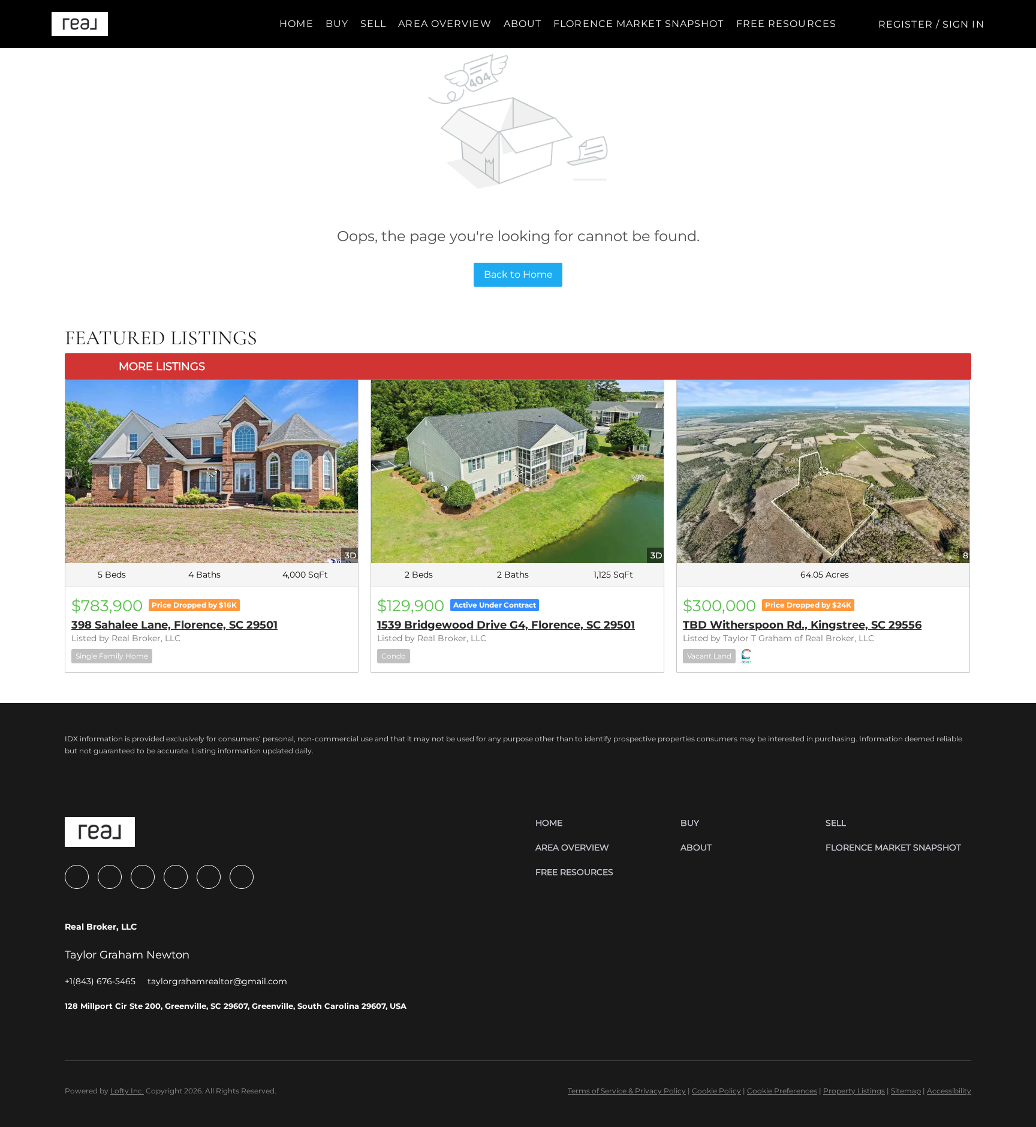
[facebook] (77, 877)
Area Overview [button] (444, 23)
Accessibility (949, 1090)
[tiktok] (209, 877)
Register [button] (905, 24)
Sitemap (906, 1090)
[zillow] (110, 877)
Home (296, 23)
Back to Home (518, 274)
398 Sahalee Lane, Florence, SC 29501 (174, 625)
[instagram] (143, 877)
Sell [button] (373, 23)
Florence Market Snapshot (638, 23)
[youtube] (176, 877)
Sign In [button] (963, 24)
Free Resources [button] (786, 23)
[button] (79, 24)
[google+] (242, 877)
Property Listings (854, 1090)
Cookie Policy (716, 1090)
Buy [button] (337, 23)
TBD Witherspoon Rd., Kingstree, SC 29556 (802, 625)
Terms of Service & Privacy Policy (627, 1090)
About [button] (523, 23)
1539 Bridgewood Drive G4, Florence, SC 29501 (506, 625)
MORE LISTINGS (162, 366)
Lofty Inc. (127, 1090)
